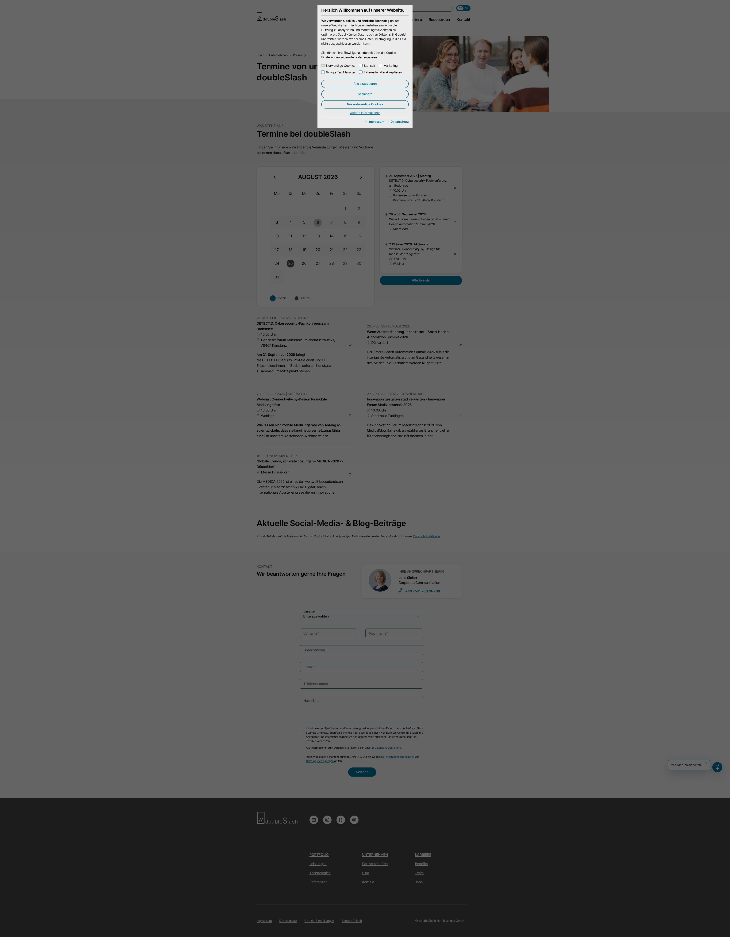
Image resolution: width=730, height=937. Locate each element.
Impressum (376, 122)
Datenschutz (399, 122)
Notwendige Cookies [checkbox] (340, 65)
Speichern (365, 94)
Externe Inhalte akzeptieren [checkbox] (383, 72)
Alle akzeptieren (365, 84)
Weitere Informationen (365, 113)
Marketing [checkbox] (391, 65)
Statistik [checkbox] (369, 65)
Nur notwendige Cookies (365, 104)
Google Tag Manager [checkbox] (340, 72)
